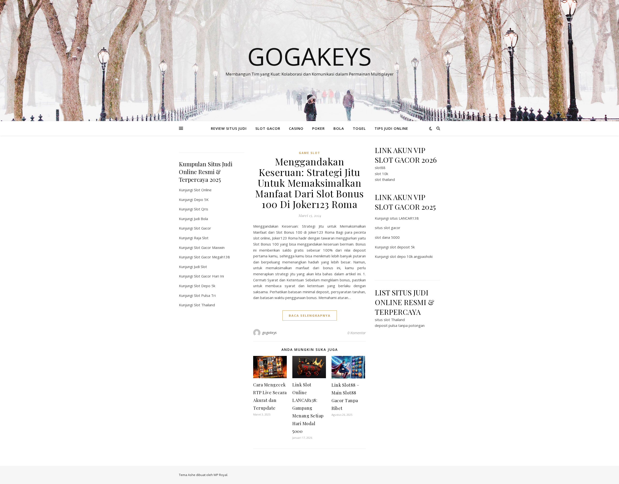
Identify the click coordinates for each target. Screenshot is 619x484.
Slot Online (203, 189)
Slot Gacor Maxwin (209, 247)
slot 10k (381, 173)
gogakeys (269, 332)
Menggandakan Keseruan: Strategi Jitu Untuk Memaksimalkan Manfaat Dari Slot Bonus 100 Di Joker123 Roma (309, 182)
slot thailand (385, 179)
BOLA (338, 128)
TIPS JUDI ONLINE (391, 128)
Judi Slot (200, 266)
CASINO (296, 128)
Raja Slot (201, 237)
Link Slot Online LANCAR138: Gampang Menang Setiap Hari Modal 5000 (308, 408)
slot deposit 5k (402, 247)
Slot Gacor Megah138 (212, 256)
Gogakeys (309, 56)
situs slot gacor (387, 227)
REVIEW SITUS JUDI (229, 128)
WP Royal (220, 475)
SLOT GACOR (267, 128)
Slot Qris (201, 209)
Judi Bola (201, 218)
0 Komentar (356, 332)
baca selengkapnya (310, 315)
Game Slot (309, 153)
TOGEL (359, 128)
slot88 (380, 167)
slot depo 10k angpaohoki (411, 256)
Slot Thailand (204, 304)
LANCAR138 (409, 218)
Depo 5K (201, 199)
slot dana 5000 (387, 237)
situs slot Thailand (390, 319)
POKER (318, 128)
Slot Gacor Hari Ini (209, 276)
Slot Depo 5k (204, 285)
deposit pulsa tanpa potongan (400, 325)
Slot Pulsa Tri (205, 295)
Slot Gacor (202, 228)
